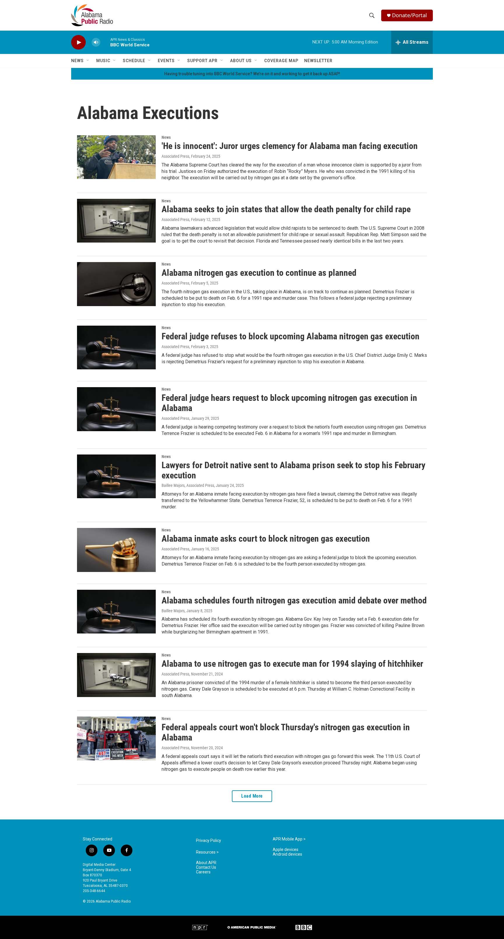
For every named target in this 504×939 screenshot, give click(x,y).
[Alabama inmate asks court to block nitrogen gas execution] (116, 550)
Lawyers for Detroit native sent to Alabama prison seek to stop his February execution (293, 470)
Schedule (134, 60)
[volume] (96, 42)
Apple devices (285, 849)
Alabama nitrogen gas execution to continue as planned (259, 273)
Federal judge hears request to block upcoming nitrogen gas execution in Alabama (289, 403)
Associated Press (175, 156)
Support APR (202, 60)
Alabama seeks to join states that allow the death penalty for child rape (286, 209)
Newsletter (318, 60)
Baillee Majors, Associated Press (188, 485)
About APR (206, 863)
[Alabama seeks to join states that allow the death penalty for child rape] (116, 221)
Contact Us (206, 867)
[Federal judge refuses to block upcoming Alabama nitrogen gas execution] (116, 347)
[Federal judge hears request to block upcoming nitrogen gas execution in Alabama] (116, 409)
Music (103, 60)
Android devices (287, 854)
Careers (203, 872)
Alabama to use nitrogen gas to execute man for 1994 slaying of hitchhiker (292, 664)
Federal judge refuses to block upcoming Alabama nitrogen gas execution (290, 336)
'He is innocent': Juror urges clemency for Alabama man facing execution (290, 146)
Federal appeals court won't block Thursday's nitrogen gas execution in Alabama (286, 732)
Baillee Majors (173, 610)
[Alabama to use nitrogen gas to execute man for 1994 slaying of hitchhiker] (116, 675)
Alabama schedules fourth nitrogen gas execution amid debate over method (294, 600)
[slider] (105, 42)
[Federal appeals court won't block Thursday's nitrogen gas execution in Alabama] (116, 738)
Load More (252, 796)
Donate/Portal (409, 15)
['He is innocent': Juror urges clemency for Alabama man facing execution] (116, 157)
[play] (78, 42)
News (77, 60)
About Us (241, 60)
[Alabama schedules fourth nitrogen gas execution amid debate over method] (116, 611)
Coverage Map (281, 60)
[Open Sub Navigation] (88, 60)
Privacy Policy (208, 840)
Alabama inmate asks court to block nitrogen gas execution (266, 538)
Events (166, 60)
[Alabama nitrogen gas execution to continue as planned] (116, 284)
